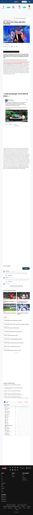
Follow (13, 100)
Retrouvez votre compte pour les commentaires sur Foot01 (11, 506)
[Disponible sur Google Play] (22, 468)
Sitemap (17, 509)
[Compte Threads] (17, 469)
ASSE (4, 311)
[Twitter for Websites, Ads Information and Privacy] (27, 122)
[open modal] (29, 1)
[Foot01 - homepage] (16, 2)
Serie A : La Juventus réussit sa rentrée (11, 335)
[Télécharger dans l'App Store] (29, 468)
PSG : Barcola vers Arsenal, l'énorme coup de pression (13, 342)
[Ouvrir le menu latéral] (3, 1)
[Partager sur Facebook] (12, 47)
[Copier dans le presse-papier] (4, 49)
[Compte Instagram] (15, 467)
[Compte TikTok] (10, 469)
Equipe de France (7, 20)
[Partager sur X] (14, 47)
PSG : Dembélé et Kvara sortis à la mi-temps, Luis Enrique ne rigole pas (16, 324)
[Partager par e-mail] (6, 49)
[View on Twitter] (27, 100)
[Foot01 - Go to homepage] (4, 468)
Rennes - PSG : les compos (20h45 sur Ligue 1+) (12, 346)
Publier (26, 268)
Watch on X (24, 110)
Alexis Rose (7, 44)
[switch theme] (28, 1)
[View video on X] (16, 115)
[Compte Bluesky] (15, 469)
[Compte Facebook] (12, 467)
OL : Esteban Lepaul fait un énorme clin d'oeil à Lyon (13, 331)
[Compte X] (10, 467)
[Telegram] (17, 47)
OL (17, 311)
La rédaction (23, 506)
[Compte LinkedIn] (17, 467)
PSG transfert (29, 506)
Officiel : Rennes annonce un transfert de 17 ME (12, 350)
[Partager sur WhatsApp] (9, 47)
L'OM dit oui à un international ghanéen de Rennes (13, 339)
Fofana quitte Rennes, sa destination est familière (13, 320)
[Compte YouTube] (12, 469)
